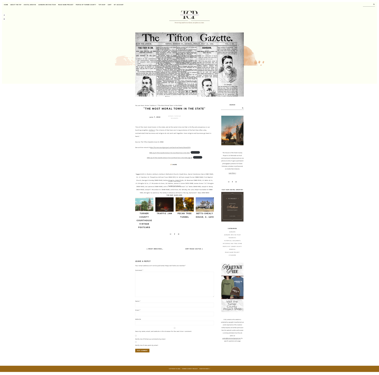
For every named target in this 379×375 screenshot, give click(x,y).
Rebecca (232, 249)
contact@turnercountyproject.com (231, 338)
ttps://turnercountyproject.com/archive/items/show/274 (170, 147)
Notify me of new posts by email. (146, 345)
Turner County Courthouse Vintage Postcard (144, 220)
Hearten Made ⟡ (204, 368)
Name (137, 301)
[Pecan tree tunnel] (185, 204)
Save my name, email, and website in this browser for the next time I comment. (163, 331)
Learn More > (232, 173)
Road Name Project (232, 252)
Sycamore (232, 255)
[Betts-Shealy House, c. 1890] (205, 204)
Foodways (232, 237)
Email (138, 310)
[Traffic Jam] (164, 204)
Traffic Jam (164, 213)
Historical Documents (232, 240)
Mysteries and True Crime (232, 243)
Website (138, 319)
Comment (139, 270)
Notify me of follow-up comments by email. (150, 339)
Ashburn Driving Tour (232, 235)
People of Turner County (232, 246)
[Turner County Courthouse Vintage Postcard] (144, 204)
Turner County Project (189, 17)
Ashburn (171, 116)
